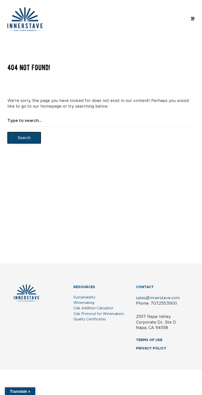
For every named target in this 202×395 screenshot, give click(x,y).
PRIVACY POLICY (151, 348)
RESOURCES (84, 287)
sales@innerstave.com (158, 298)
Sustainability (84, 297)
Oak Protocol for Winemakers (98, 314)
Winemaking (83, 303)
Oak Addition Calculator (93, 308)
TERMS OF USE (149, 340)
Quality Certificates (89, 319)
